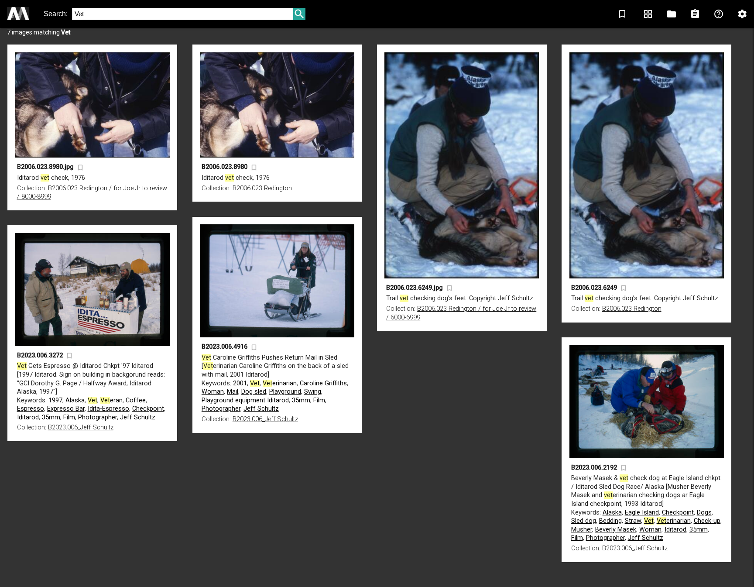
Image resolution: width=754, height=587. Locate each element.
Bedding (610, 521)
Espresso (30, 408)
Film (319, 400)
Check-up (707, 521)
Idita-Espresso (108, 408)
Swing (312, 391)
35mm (301, 400)
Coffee (136, 400)
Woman (213, 391)
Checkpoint (148, 408)
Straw (633, 521)
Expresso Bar (66, 408)
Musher (581, 529)
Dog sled (253, 391)
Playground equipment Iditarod (245, 400)
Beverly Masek (615, 529)
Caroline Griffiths (323, 383)
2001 (240, 383)
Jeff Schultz (261, 408)
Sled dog (583, 521)
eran (111, 400)
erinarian (280, 383)
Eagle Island (642, 512)
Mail (232, 391)
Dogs (704, 512)
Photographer (221, 408)
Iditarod (28, 417)
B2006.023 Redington (262, 188)
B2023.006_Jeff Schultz (265, 419)
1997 (55, 400)
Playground (285, 391)
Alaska (75, 400)
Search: (56, 13)
